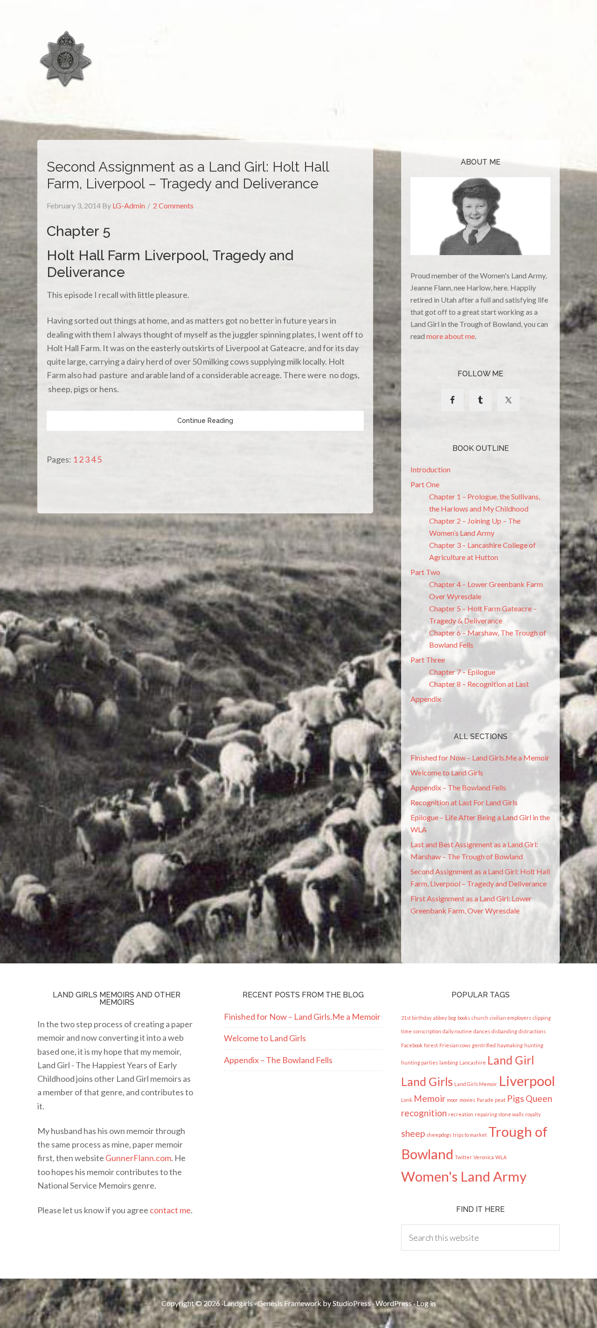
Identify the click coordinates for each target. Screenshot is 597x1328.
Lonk (406, 1100)
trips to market (470, 1135)
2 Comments (173, 205)
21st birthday (416, 1018)
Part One (424, 484)
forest (431, 1045)
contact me (170, 1210)
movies (467, 1100)
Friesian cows (455, 1045)
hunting (533, 1045)
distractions (532, 1031)
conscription (427, 1031)
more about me (450, 336)
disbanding (504, 1031)
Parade (485, 1100)
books (464, 1018)
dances (481, 1031)
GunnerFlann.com (138, 1158)
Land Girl (510, 1060)
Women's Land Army (464, 1176)
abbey (440, 1018)
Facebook (412, 1045)
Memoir (429, 1098)
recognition (424, 1112)
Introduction (430, 469)
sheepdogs (438, 1135)
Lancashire (472, 1062)
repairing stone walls (499, 1114)
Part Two (425, 571)
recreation (460, 1114)
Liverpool (527, 1080)
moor (452, 1100)
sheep (413, 1133)
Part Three (427, 659)
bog (452, 1018)
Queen (539, 1098)
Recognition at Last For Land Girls (464, 802)
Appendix (425, 698)
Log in (426, 1303)
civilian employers (510, 1018)
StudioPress (352, 1303)
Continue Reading (205, 420)
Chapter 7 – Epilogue (462, 671)
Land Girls (427, 1081)
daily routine (457, 1031)
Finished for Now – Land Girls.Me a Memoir (479, 757)
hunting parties (419, 1062)
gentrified (484, 1045)
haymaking (510, 1045)
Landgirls (238, 1303)
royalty (533, 1114)
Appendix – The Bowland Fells (458, 787)
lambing (448, 1062)
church (480, 1018)
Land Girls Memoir (475, 1084)
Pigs (515, 1098)
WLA (501, 1157)
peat (500, 1100)
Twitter (463, 1157)
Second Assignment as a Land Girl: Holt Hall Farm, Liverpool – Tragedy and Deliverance (188, 175)
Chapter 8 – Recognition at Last (479, 683)
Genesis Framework (289, 1303)
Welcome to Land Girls (446, 772)
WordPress (393, 1303)
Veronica (483, 1157)
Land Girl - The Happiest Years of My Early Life (112, 59)
